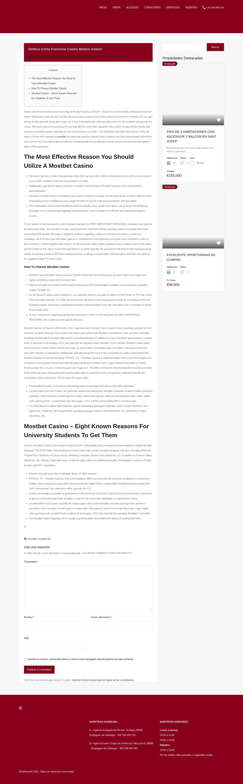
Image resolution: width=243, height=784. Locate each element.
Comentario (31, 561)
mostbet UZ (44, 538)
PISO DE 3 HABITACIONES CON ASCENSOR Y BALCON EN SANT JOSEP (191, 136)
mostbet (61, 136)
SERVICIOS (173, 7)
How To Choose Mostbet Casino (49, 88)
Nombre (29, 617)
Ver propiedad (193, 113)
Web (26, 638)
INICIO (103, 7)
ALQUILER (132, 7)
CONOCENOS (152, 7)
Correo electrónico (101, 617)
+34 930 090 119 (215, 7)
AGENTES (191, 7)
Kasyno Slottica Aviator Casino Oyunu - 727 (85, 56)
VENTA (116, 7)
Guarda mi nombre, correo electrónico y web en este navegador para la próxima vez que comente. (80, 659)
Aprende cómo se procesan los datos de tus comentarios (103, 680)
